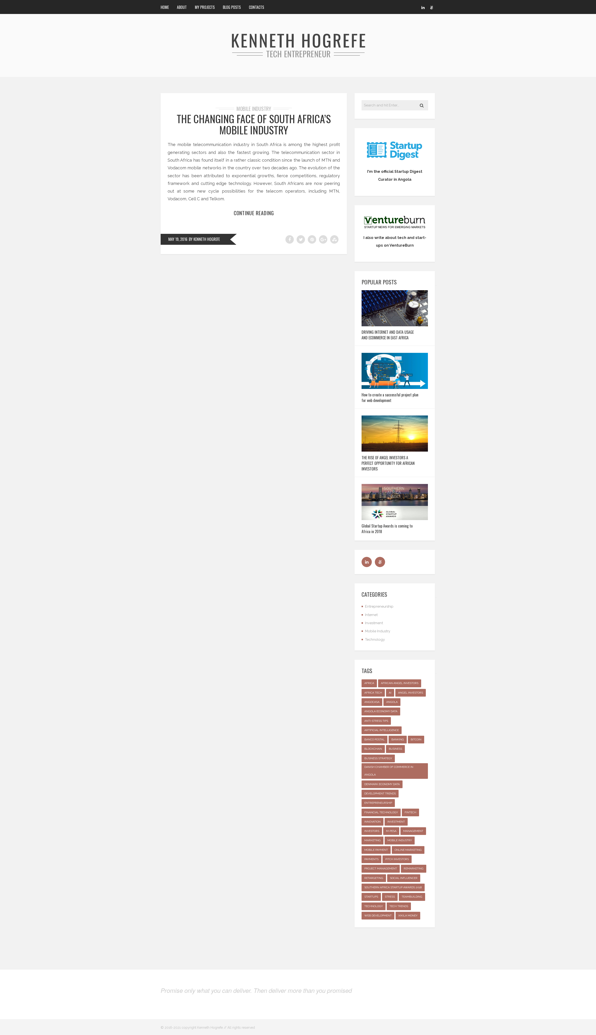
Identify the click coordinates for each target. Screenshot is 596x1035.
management (413, 831)
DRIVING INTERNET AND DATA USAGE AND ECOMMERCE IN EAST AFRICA (388, 334)
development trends (380, 793)
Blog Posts (232, 7)
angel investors (410, 692)
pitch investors (397, 859)
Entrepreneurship (379, 606)
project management (380, 868)
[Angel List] (431, 7)
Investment (374, 623)
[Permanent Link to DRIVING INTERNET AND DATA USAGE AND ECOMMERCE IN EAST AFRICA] (395, 324)
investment (396, 821)
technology (373, 906)
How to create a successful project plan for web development (390, 397)
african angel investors (399, 683)
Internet (371, 615)
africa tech (373, 692)
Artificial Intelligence (381, 730)
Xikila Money (407, 915)
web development (378, 915)
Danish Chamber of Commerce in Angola (388, 770)
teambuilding (412, 896)
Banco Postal (374, 739)
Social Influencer (403, 878)
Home (165, 7)
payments (371, 859)
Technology (375, 639)
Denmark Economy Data (382, 784)
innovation (372, 821)
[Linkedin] (423, 7)
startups (371, 896)
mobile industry (399, 840)
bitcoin (416, 739)
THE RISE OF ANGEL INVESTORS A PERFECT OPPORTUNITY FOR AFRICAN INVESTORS (388, 463)
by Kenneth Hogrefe (204, 239)
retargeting (373, 878)
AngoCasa (371, 702)
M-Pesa (391, 831)
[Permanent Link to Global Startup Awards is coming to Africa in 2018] (395, 518)
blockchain (373, 748)
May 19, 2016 (177, 239)
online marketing (408, 849)
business (395, 748)
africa (369, 683)
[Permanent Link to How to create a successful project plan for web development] (395, 387)
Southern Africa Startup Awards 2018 (393, 887)
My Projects (205, 7)
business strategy (378, 758)
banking (397, 739)
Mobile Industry (254, 108)
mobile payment (376, 849)
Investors (371, 831)
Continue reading (254, 213)
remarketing (413, 868)
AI (390, 692)
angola (392, 702)
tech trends (398, 906)
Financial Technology (381, 812)
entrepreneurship (378, 802)
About (182, 7)
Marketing (372, 840)
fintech (410, 812)
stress (390, 896)
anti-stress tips (376, 720)
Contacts (256, 7)
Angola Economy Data (380, 711)
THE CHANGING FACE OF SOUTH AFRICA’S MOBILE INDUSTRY (254, 124)
